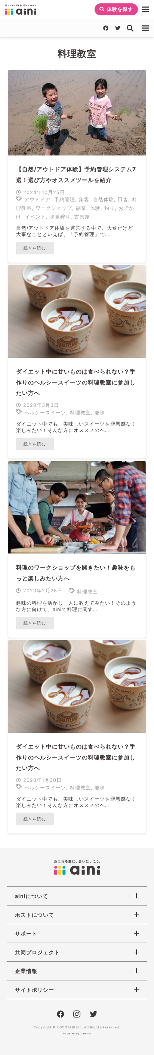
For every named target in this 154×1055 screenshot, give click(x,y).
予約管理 (64, 199)
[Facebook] (106, 28)
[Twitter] (118, 28)
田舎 (123, 199)
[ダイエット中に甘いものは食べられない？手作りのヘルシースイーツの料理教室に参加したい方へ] (77, 311)
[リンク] (20, 9)
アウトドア (37, 199)
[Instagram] (77, 1014)
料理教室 (80, 412)
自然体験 (103, 199)
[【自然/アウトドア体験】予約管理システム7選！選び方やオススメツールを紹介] (77, 112)
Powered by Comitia (77, 1033)
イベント (35, 217)
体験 (95, 208)
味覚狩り (60, 217)
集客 (84, 199)
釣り (109, 208)
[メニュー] (145, 9)
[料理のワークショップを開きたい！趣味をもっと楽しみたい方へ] (77, 507)
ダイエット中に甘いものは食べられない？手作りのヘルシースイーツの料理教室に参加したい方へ (76, 382)
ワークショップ (54, 208)
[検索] (130, 28)
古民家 (82, 217)
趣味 (100, 412)
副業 (81, 208)
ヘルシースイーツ (45, 412)
